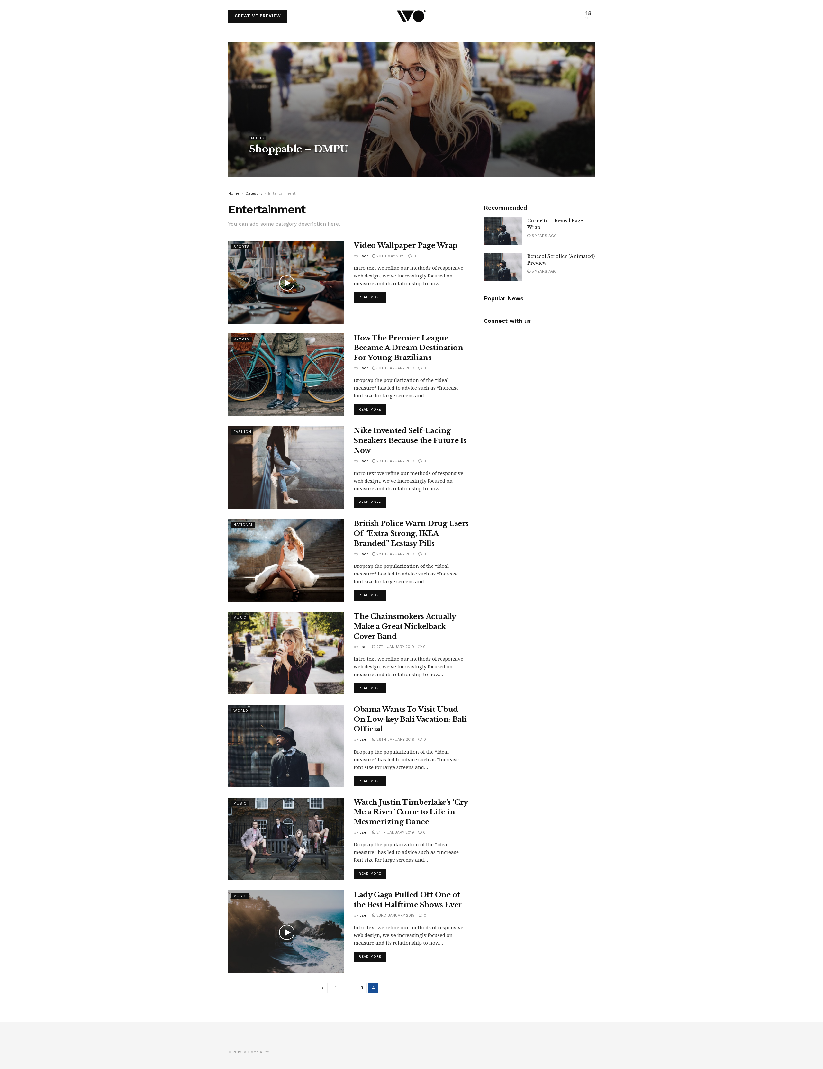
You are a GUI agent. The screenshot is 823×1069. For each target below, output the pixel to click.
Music (257, 138)
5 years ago (543, 235)
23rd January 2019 (395, 915)
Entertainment (281, 193)
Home (234, 193)
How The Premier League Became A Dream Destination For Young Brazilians (408, 348)
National (243, 525)
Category (253, 193)
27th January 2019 (394, 646)
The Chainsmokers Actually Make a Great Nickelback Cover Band (405, 626)
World (240, 711)
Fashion (242, 432)
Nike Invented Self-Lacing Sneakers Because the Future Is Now (410, 440)
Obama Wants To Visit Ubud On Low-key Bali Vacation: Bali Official (410, 719)
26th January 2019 (394, 739)
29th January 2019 (394, 461)
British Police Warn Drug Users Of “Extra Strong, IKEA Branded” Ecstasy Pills (411, 533)
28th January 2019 (394, 554)
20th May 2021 (389, 256)
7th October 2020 (290, 162)
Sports (241, 247)
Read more (370, 297)
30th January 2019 (394, 368)
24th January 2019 (394, 832)
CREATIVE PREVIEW (258, 16)
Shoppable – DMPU (298, 149)
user (259, 162)
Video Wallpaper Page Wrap (405, 245)
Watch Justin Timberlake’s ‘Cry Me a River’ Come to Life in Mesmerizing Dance (411, 812)
